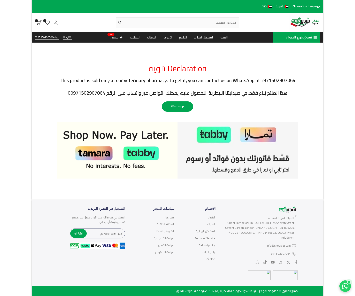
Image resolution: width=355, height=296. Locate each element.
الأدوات (211, 224)
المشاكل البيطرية (206, 231)
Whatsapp (177, 106)
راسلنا (65, 37)
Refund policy (207, 245)
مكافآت (211, 259)
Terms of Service (205, 238)
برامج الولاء (209, 252)
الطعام (212, 217)
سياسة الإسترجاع (164, 252)
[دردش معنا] (345, 286)
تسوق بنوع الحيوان (299, 37)
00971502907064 (45, 37)
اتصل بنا (170, 217)
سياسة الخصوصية (164, 238)
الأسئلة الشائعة (165, 224)
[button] (275, 6)
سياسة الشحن (166, 245)
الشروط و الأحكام (164, 231)
